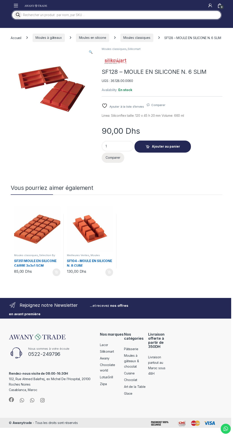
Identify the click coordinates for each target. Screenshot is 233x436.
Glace (128, 393)
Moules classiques (136, 38)
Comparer (158, 105)
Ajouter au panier (166, 146)
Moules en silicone (92, 38)
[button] (91, 52)
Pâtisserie (131, 349)
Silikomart (134, 49)
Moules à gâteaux (48, 38)
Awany (104, 358)
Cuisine (129, 373)
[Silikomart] (115, 61)
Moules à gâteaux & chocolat (131, 361)
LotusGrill (106, 377)
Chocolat (130, 380)
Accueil (16, 38)
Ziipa (103, 384)
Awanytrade (22, 423)
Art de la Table (135, 387)
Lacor (104, 345)
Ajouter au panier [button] (55, 272)
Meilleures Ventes (78, 255)
